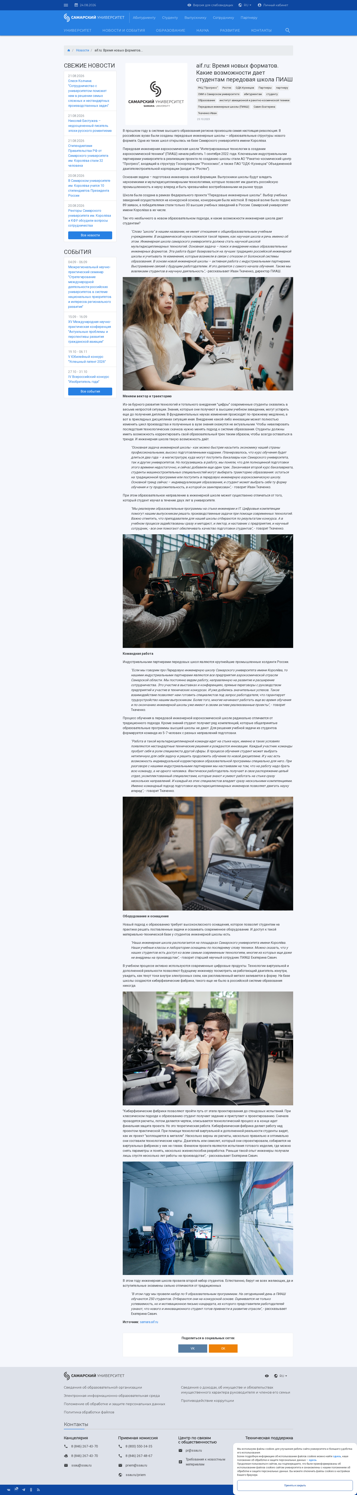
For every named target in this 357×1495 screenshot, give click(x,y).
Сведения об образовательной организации (103, 1387)
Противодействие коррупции (207, 1401)
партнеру (282, 87)
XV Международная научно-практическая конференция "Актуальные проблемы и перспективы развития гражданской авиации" (89, 332)
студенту (272, 94)
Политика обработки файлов (89, 1412)
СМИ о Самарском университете (218, 94)
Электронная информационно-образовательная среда (112, 1396)
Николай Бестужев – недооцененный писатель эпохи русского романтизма (90, 126)
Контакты (261, 30)
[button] (245, 5)
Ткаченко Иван (207, 113)
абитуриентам (253, 94)
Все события (90, 391)
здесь (337, 1456)
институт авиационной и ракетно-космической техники (254, 100)
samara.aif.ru (149, 1322)
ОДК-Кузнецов (245, 87)
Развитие (230, 30)
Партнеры (265, 87)
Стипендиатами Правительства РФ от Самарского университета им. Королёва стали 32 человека (88, 156)
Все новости (90, 235)
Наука (202, 30)
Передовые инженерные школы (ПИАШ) (223, 106)
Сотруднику (223, 18)
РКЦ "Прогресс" (208, 87)
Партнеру (249, 18)
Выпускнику (195, 18)
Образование (171, 30)
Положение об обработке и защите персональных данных (114, 1404)
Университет (78, 30)
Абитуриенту (144, 18)
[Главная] (68, 50)
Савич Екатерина (264, 106)
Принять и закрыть (295, 1485)
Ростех (227, 87)
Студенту (170, 18)
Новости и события (123, 30)
